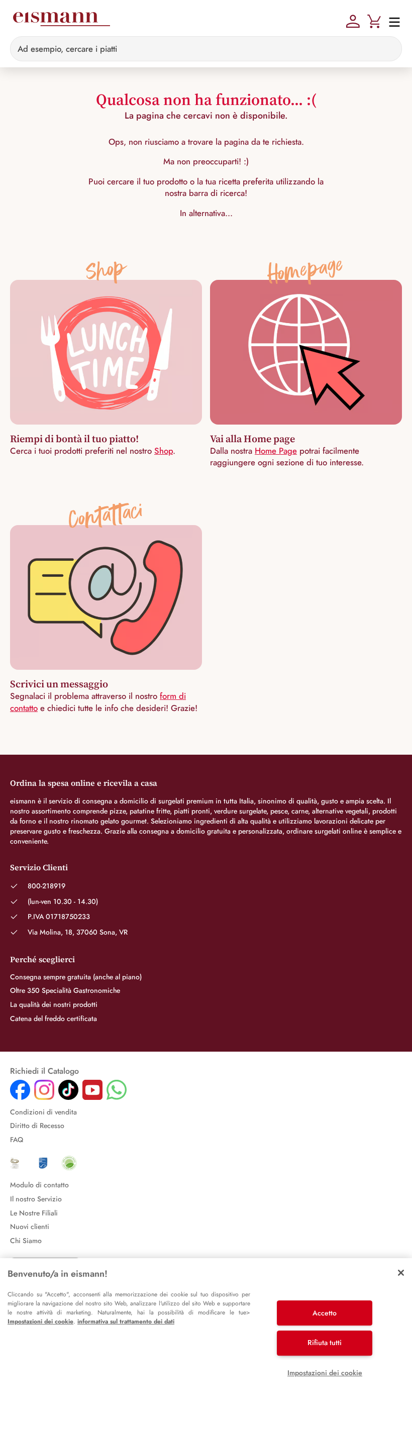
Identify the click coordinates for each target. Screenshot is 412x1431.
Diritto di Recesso (37, 1125)
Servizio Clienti (39, 867)
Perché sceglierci (42, 959)
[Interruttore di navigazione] (391, 21)
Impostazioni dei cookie (40, 1321)
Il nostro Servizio (36, 1199)
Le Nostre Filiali (34, 1213)
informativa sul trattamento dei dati (125, 1321)
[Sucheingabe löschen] (388, 49)
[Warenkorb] (374, 20)
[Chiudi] (401, 1273)
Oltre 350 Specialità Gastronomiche (65, 990)
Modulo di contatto (39, 1185)
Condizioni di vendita (43, 1112)
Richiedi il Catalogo (44, 1071)
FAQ (16, 1140)
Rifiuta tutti (324, 1343)
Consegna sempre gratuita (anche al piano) (76, 977)
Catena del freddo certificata (53, 1018)
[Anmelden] (353, 20)
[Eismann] (61, 21)
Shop (163, 451)
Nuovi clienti (29, 1226)
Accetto (325, 1313)
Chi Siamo (26, 1241)
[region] (206, 1344)
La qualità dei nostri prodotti (53, 1004)
